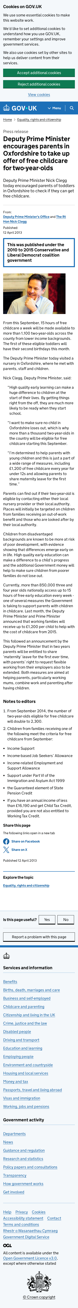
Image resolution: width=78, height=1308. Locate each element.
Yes (49, 919)
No (68, 919)
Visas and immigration (21, 1098)
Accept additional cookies (39, 72)
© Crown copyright (39, 1297)
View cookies (39, 95)
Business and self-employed (27, 998)
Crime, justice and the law (25, 1023)
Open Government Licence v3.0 (30, 1258)
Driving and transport (21, 1039)
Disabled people (17, 1031)
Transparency (14, 1175)
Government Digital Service (26, 1237)
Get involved (13, 1192)
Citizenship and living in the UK (29, 1015)
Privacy (21, 1212)
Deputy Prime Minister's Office (26, 217)
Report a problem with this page (39, 936)
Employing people (18, 1056)
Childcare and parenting (23, 1006)
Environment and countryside (28, 1064)
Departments (14, 1133)
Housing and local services (25, 1073)
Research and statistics (23, 1158)
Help (7, 1212)
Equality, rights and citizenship (39, 120)
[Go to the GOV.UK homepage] (20, 108)
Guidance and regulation (24, 1150)
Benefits (10, 981)
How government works (23, 1183)
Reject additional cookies (39, 84)
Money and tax (15, 1081)
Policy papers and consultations (30, 1167)
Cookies (39, 1212)
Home (7, 120)
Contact (54, 1218)
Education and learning (22, 1048)
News (8, 1142)
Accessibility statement (23, 1218)
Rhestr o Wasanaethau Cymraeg (30, 1230)
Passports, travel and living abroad (32, 1089)
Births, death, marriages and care (31, 990)
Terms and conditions (21, 1224)
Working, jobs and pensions (26, 1106)
